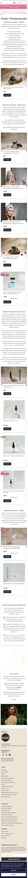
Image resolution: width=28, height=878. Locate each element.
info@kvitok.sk (5, 752)
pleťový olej (21, 624)
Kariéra (3, 784)
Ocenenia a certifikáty (6, 780)
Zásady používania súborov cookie (9, 819)
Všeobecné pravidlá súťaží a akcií (9, 821)
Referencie (3, 837)
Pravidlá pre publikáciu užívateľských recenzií (11, 823)
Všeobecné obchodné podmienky (9, 812)
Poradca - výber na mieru (7, 833)
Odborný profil (4, 772)
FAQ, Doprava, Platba (6, 808)
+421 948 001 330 (5, 744)
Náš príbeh (3, 770)
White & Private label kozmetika (8, 794)
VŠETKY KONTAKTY (7, 759)
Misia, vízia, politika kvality (7, 778)
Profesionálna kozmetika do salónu (9, 792)
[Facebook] (2, 754)
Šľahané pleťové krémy (12, 635)
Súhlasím (13, 874)
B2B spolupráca (5, 790)
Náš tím (3, 774)
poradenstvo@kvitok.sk (14, 689)
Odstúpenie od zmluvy (6, 814)
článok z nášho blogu (10, 345)
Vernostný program (5, 810)
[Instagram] (6, 754)
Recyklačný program (6, 796)
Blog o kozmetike (5, 835)
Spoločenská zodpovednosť (7, 782)
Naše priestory (4, 776)
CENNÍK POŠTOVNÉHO (6, 806)
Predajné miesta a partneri (7, 786)
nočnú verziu (20, 619)
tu (20, 866)
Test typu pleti (4, 831)
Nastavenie (13, 870)
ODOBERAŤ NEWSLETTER (14, 859)
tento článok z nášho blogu (19, 57)
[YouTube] (9, 754)
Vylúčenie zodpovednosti (7, 825)
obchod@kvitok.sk (5, 750)
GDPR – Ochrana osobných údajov (9, 816)
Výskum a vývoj (4, 788)
